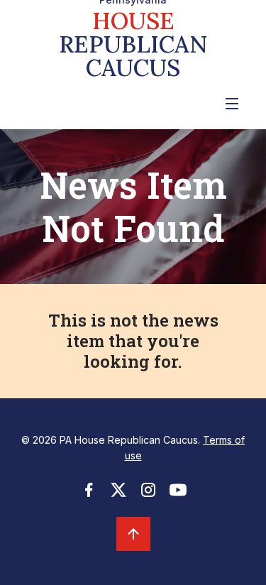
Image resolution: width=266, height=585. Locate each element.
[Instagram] (148, 494)
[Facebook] (88, 494)
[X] (118, 494)
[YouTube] (178, 494)
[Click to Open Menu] (232, 103)
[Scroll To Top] (133, 534)
